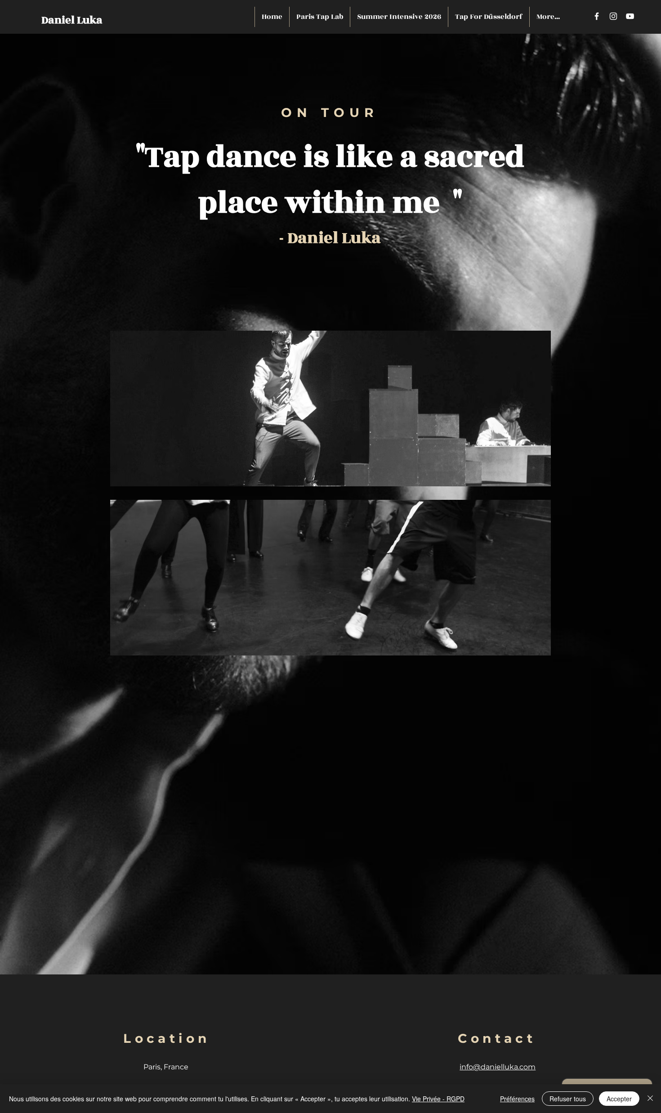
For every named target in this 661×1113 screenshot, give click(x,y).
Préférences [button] (517, 1098)
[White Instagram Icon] (613, 16)
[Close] (650, 1098)
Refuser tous (567, 1098)
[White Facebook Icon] (597, 16)
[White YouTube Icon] (630, 16)
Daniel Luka (72, 20)
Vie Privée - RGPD (438, 1098)
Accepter (619, 1098)
